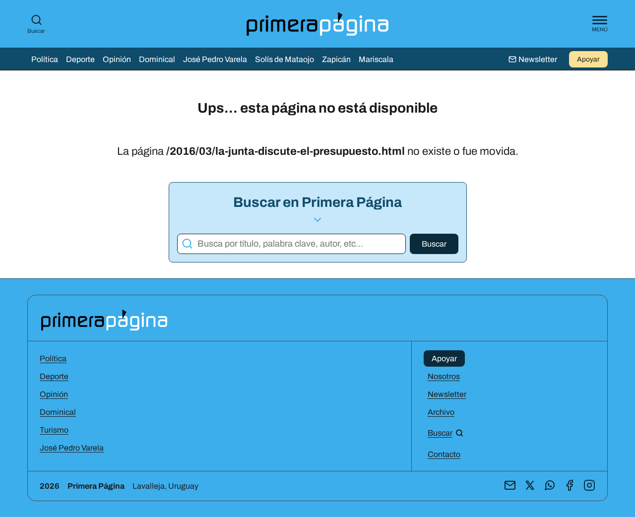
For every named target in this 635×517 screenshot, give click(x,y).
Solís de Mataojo (284, 59)
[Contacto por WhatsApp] (550, 486)
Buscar (36, 31)
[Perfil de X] (530, 486)
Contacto (444, 454)
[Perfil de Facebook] (569, 486)
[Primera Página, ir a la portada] (104, 319)
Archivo (441, 412)
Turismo (54, 430)
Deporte (80, 59)
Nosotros (444, 376)
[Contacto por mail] (510, 486)
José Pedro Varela (215, 59)
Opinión (117, 59)
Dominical (157, 59)
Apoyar (588, 59)
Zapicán (336, 59)
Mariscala (376, 59)
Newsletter (447, 394)
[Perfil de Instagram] (589, 486)
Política (44, 59)
